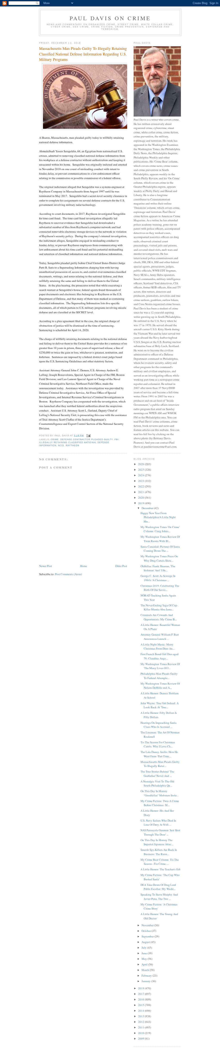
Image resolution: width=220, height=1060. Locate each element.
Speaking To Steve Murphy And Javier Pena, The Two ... (159, 897)
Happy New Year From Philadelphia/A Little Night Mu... (158, 517)
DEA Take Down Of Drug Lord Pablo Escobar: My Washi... (158, 887)
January (146, 981)
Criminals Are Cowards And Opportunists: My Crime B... (159, 617)
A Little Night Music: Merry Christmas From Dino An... (157, 646)
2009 (141, 1038)
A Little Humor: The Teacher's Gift (160, 869)
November (148, 925)
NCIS (61, 445)
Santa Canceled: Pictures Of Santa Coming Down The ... (160, 549)
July (144, 947)
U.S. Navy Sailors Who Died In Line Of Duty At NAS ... (158, 823)
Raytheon (72, 445)
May (145, 959)
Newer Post (45, 566)
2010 (141, 1033)
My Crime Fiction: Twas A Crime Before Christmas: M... (160, 803)
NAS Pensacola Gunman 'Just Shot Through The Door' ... (160, 832)
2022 (141, 486)
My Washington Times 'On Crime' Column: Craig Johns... (160, 529)
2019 (141, 503)
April (145, 964)
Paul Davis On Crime (110, 18)
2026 (141, 464)
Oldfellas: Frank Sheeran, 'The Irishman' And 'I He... (158, 568)
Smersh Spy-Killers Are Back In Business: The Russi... (159, 852)
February (147, 975)
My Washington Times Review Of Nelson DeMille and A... (160, 686)
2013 (141, 1016)
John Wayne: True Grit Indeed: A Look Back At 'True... (160, 705)
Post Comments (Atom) (68, 574)
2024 (141, 475)
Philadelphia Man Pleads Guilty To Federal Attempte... (159, 676)
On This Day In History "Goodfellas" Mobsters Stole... (160, 793)
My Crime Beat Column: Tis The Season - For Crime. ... (160, 862)
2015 (141, 1005)
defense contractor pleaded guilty (86, 439)
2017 (141, 994)
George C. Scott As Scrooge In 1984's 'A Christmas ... (158, 578)
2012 (141, 1022)
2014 (141, 1010)
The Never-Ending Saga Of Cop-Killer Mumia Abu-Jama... (159, 607)
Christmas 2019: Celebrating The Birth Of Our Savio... (160, 588)
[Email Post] (88, 435)
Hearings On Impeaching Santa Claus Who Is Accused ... (158, 725)
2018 (141, 988)
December (148, 508)
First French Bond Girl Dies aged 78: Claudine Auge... (160, 656)
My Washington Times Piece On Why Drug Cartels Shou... (159, 558)
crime (55, 439)
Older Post (121, 566)
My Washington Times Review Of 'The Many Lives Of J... (160, 666)
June (145, 953)
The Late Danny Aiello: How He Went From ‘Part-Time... (159, 754)
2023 (141, 481)
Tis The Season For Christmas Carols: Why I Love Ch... (158, 744)
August (146, 942)
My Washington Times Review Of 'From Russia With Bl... (160, 539)
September (148, 936)
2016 (141, 999)
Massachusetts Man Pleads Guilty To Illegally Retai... (160, 764)
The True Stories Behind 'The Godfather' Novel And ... (157, 774)
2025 (141, 470)
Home (83, 566)
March (146, 970)
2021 (141, 492)
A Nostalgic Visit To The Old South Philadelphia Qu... (157, 783)
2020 (141, 497)
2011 (141, 1027)
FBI (117, 439)
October (146, 931)
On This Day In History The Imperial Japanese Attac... (157, 842)
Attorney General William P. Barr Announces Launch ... (160, 637)
